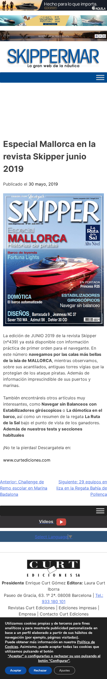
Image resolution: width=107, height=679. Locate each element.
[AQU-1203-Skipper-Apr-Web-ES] (53, 9)
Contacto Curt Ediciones (64, 614)
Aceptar (15, 670)
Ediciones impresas (78, 607)
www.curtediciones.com (26, 460)
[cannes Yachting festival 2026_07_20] (53, 24)
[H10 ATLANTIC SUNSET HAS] (53, 39)
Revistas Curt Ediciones (31, 607)
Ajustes (64, 670)
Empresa (27, 614)
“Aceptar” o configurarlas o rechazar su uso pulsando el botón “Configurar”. (54, 658)
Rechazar (40, 670)
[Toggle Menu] (100, 77)
